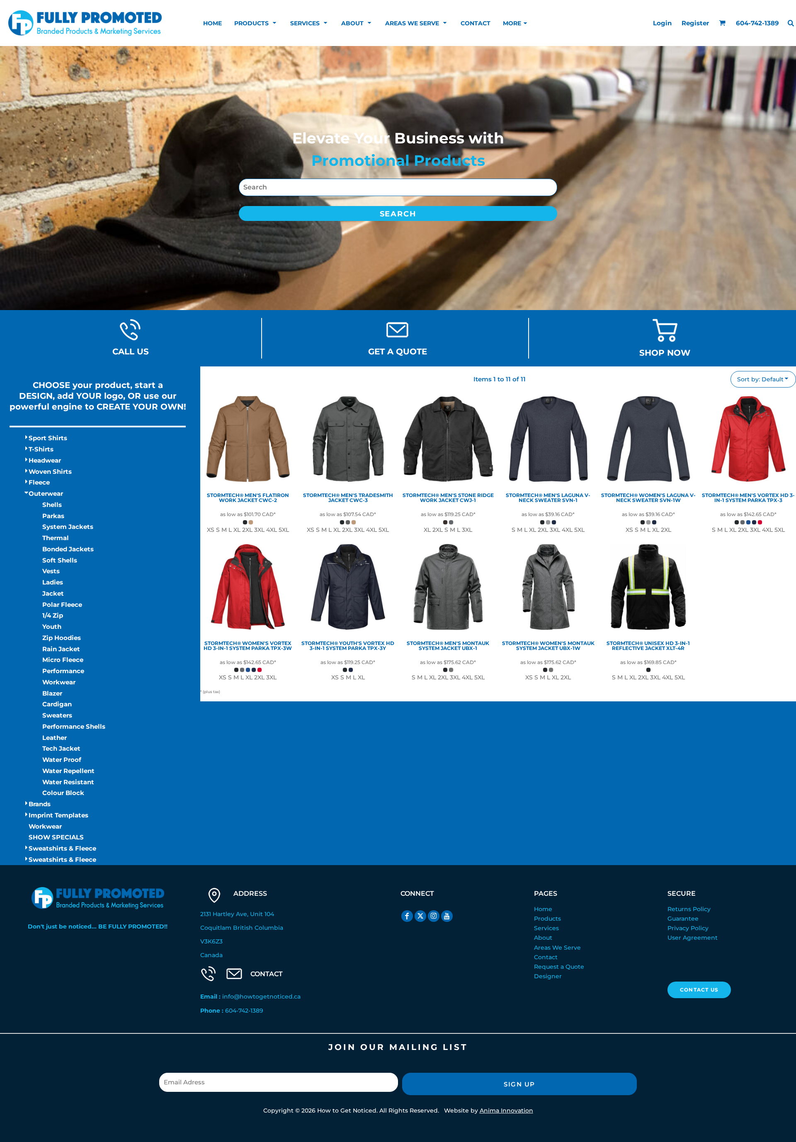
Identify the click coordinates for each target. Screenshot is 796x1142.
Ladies (52, 582)
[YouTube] (447, 916)
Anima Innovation (506, 1110)
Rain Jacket (61, 649)
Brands (40, 804)
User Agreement (692, 937)
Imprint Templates (58, 815)
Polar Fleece (62, 605)
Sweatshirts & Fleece (62, 848)
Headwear (45, 460)
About (543, 937)
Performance (63, 671)
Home (543, 909)
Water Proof (61, 760)
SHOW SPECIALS (56, 837)
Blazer (52, 693)
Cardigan (57, 704)
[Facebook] (407, 916)
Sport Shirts (48, 438)
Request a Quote (559, 966)
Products (547, 918)
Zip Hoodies (61, 638)
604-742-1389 (244, 1010)
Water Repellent (68, 771)
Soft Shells (59, 560)
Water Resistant (68, 782)
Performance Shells (73, 726)
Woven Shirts (50, 471)
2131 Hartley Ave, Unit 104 (237, 914)
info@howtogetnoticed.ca (261, 996)
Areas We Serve (557, 947)
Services (546, 928)
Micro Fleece (62, 660)
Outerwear (46, 493)
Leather (54, 738)
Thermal (55, 538)
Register (695, 23)
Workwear (45, 826)
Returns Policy (689, 909)
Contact (546, 957)
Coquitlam (215, 927)
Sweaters (57, 715)
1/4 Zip (52, 615)
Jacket (53, 593)
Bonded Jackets (68, 549)
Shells (52, 505)
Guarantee (683, 918)
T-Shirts (41, 449)
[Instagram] (433, 916)
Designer (548, 976)
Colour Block (63, 793)
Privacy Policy (688, 928)
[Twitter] (420, 916)
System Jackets (67, 527)
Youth (51, 626)
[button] (256, 23)
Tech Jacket (61, 748)
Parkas (53, 516)
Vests (51, 571)
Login (662, 23)
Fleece (39, 482)
